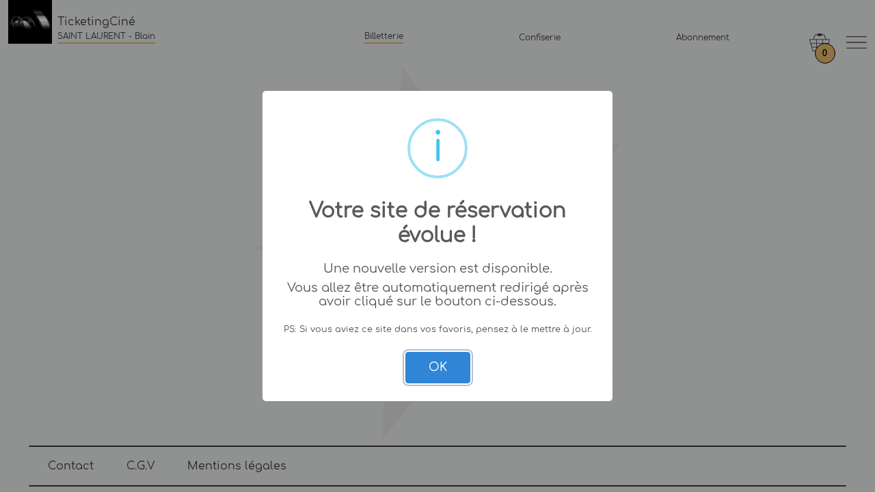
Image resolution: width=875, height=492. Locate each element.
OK (438, 367)
